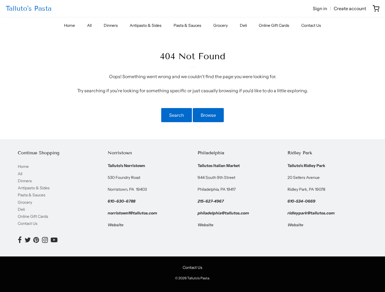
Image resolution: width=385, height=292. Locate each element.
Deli (243, 25)
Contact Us (311, 25)
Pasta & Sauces (187, 25)
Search (176, 115)
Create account (350, 8)
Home (69, 25)
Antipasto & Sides (145, 25)
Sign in (320, 8)
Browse (208, 115)
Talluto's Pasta (29, 8)
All (89, 25)
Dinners (111, 25)
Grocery (220, 25)
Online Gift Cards (274, 25)
